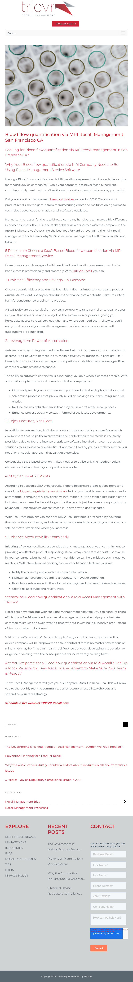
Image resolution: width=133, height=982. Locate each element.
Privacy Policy (16, 875)
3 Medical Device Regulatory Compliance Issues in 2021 (43, 779)
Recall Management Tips (21, 861)
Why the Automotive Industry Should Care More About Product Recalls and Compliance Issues (66, 767)
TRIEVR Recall (82, 271)
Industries (14, 848)
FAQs (9, 853)
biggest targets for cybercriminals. (43, 491)
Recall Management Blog (22, 801)
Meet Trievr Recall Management (20, 839)
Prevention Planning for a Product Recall (33, 756)
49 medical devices (61, 199)
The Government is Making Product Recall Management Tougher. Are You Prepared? (64, 746)
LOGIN (9, 870)
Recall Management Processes (26, 808)
